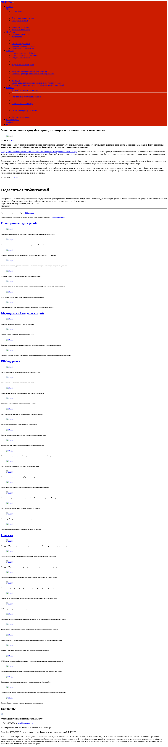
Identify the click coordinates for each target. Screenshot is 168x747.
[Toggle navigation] (13, 2)
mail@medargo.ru (25, 723)
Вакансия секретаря (20, 27)
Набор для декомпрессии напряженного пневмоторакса (36, 83)
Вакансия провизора (21, 30)
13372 (13, 140)
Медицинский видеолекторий (22, 313)
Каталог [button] (10, 51)
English (9, 122)
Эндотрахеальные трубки (23, 64)
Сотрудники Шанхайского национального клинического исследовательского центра (39, 152)
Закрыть (5, 206)
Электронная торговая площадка (26, 97)
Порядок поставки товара (23, 46)
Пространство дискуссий (19, 223)
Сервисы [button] (10, 87)
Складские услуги (20, 20)
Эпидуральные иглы (21, 58)
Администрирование (21, 117)
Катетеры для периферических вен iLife (29, 71)
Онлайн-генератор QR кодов (24, 110)
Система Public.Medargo (22, 103)
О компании (17, 11)
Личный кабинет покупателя (25, 90)
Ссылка (15, 177)
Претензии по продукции (23, 48)
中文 (8, 124)
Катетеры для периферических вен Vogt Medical (33, 74)
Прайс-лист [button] (11, 32)
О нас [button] (8, 9)
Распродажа (17, 37)
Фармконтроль (12, 119)
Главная (9, 7)
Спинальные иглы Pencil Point (25, 55)
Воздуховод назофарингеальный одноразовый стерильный (38, 85)
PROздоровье (29, 213)
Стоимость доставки (21, 43)
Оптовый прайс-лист (21, 34)
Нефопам (16, 80)
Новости (7, 535)
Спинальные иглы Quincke (24, 53)
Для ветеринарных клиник (24, 18)
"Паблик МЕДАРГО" (58, 217)
